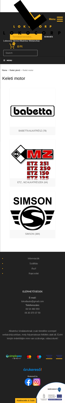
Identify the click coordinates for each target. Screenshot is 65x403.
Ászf (33, 268)
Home (4, 70)
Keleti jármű (15, 70)
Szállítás (33, 263)
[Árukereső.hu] (32, 371)
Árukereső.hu (32, 376)
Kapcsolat (34, 273)
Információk (33, 258)
